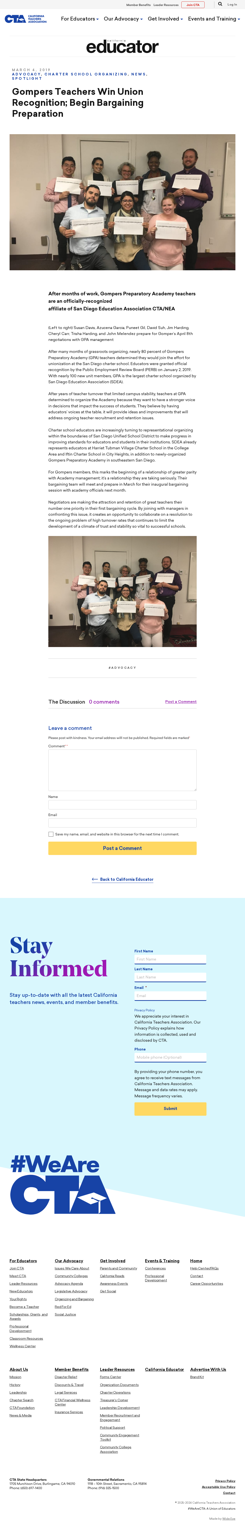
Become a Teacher (24, 1307)
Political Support (112, 1428)
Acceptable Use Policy (218, 1487)
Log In (232, 4)
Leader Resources (166, 5)
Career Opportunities (206, 1284)
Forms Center (110, 1377)
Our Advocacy (122, 19)
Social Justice (65, 1314)
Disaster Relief (66, 1377)
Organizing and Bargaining (74, 1299)
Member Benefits (138, 5)
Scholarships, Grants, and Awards (29, 1317)
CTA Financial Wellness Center (72, 1403)
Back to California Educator (126, 880)
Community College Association (116, 1450)
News (138, 74)
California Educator (164, 1370)
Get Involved (164, 19)
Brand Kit (197, 1377)
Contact (196, 1276)
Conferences (155, 1268)
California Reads (112, 1276)
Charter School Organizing (86, 74)
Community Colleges (71, 1276)
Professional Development (20, 1329)
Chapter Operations (115, 1393)
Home (196, 1261)
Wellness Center (23, 1346)
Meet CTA (18, 1276)
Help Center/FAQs (204, 1268)
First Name (143, 951)
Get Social (108, 1291)
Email (52, 815)
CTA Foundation (22, 1408)
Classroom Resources (26, 1339)
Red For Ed (63, 1307)
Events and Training (213, 19)
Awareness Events (114, 1284)
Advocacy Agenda (69, 1284)
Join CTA (17, 1268)
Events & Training (162, 1261)
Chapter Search (21, 1400)
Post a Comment (181, 702)
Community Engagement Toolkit (119, 1438)
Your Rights (18, 1299)
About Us (19, 1370)
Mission (15, 1377)
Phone (140, 1049)
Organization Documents (119, 1385)
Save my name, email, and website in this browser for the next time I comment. (117, 834)
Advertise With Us (208, 1370)
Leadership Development (120, 1408)
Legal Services (66, 1393)
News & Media (21, 1415)
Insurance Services (69, 1412)
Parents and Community (118, 1268)
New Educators (21, 1291)
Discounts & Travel (69, 1385)
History (15, 1385)
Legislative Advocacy (71, 1291)
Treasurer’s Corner (114, 1400)
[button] (218, 4)
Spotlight (27, 79)
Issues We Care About (72, 1268)
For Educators (78, 19)
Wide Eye (228, 1519)
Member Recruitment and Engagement (120, 1418)
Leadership (18, 1393)
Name (53, 797)
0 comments (104, 702)
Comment (57, 746)
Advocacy (26, 74)
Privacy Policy (144, 1010)
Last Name (143, 969)
